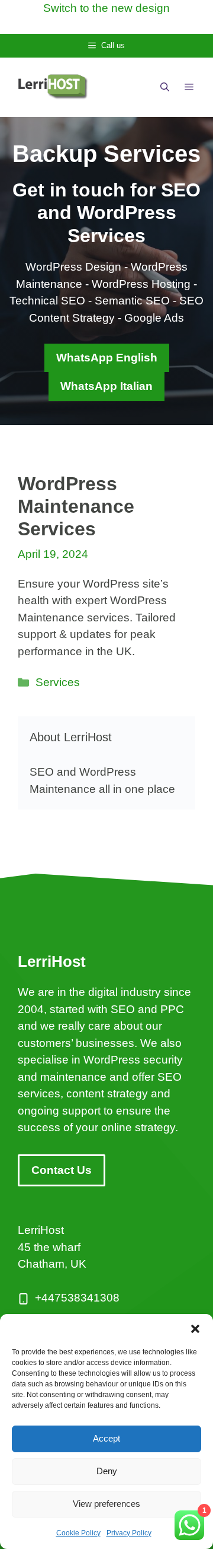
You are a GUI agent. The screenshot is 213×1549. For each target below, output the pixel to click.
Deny (106, 1471)
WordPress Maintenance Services (76, 506)
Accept (106, 1438)
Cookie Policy (78, 1533)
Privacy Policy (128, 1533)
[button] (195, 1329)
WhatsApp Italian (106, 386)
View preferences (106, 1504)
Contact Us (61, 1170)
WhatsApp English (106, 357)
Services (58, 682)
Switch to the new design (106, 8)
